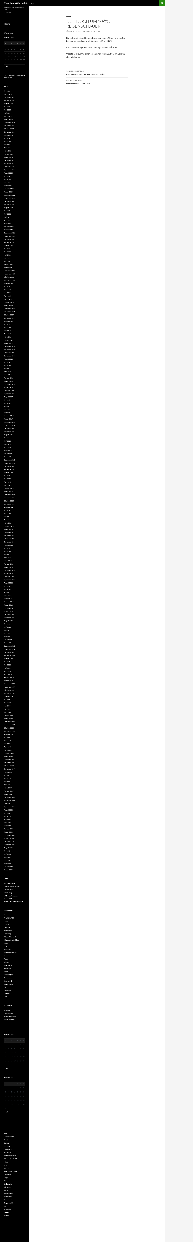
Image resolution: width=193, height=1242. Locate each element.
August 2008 (8, 734)
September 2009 (9, 693)
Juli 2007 (7, 775)
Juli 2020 (7, 286)
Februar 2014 (9, 526)
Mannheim (7, 949)
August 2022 (8, 208)
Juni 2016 (7, 441)
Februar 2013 (9, 564)
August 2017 (8, 397)
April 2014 (7, 520)
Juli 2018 (7, 362)
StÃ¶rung (7, 968)
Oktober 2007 (9, 766)
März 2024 (8, 151)
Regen (68, 17)
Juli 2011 (7, 624)
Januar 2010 (8, 681)
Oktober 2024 (9, 129)
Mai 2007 (7, 782)
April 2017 (7, 409)
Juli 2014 (7, 510)
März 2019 (8, 337)
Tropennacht (8, 984)
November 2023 (9, 163)
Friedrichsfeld (9, 918)
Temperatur (8, 978)
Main (10, 75)
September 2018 (9, 356)
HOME (6, 75)
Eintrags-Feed (9, 1013)
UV (5, 987)
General (6, 924)
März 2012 (8, 599)
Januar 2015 (8, 491)
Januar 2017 (8, 419)
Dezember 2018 (9, 346)
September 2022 (9, 204)
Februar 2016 (9, 454)
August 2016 (8, 435)
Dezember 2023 (9, 160)
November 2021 (9, 236)
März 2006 (8, 826)
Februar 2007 (9, 791)
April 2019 (7, 334)
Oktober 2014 (9, 501)
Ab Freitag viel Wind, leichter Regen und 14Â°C (85, 72)
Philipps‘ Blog (8, 890)
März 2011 (8, 636)
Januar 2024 (8, 157)
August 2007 (8, 772)
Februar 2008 (9, 753)
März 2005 (8, 864)
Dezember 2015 (9, 460)
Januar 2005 (8, 870)
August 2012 (8, 583)
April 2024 (7, 148)
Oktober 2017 (9, 391)
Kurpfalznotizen (9, 883)
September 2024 (9, 132)
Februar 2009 (9, 715)
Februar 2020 (9, 302)
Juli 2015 (7, 476)
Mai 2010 (7, 668)
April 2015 (7, 482)
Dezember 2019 (9, 309)
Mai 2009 (7, 706)
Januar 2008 (8, 756)
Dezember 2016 (9, 422)
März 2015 (8, 485)
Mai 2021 (7, 255)
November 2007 (9, 763)
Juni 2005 (7, 854)
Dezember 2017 (9, 384)
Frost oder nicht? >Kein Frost (78, 82)
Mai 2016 (7, 444)
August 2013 (8, 545)
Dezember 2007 (9, 759)
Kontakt (9, 78)
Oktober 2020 (9, 277)
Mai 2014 (7, 517)
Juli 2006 (7, 813)
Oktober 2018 (9, 353)
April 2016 (7, 447)
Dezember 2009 (9, 684)
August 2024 (8, 135)
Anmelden (7, 1010)
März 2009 (8, 712)
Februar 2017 (9, 416)
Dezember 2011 (9, 608)
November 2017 (9, 387)
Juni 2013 (7, 551)
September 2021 (9, 242)
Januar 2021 (8, 268)
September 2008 (9, 731)
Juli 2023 (7, 176)
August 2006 (8, 810)
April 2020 (7, 296)
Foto (5, 915)
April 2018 (7, 372)
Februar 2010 (9, 677)
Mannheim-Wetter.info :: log (19, 3)
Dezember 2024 (9, 123)
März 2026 (8, 94)
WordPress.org (9, 1020)
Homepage (7, 934)
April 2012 (7, 595)
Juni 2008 (7, 741)
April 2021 (7, 258)
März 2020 (8, 299)
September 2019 (9, 318)
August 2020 (8, 283)
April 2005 (7, 860)
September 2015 (9, 469)
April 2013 (7, 558)
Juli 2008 (7, 737)
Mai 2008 (7, 744)
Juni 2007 (7, 778)
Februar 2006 (9, 829)
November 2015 (9, 463)
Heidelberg (8, 931)
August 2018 (8, 359)
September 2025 (9, 100)
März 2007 (8, 788)
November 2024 (9, 126)
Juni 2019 (7, 327)
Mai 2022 (7, 217)
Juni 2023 (7, 179)
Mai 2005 (7, 857)
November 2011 (9, 611)
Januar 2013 (8, 567)
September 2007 (9, 769)
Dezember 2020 (9, 271)
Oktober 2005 (9, 841)
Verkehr (6, 994)
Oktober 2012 (9, 577)
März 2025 (8, 116)
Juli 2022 (7, 211)
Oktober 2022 (9, 201)
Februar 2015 (9, 488)
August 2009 (8, 696)
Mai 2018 (7, 368)
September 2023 (9, 170)
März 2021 (8, 261)
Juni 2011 (7, 627)
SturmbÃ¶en (8, 975)
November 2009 (9, 687)
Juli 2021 (7, 249)
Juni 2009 (7, 703)
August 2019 (8, 321)
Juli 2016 (7, 438)
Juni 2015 (7, 479)
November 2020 (9, 274)
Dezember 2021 (9, 233)
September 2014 (9, 504)
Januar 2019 (8, 343)
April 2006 (7, 823)
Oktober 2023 (9, 167)
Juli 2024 (7, 138)
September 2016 (9, 432)
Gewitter (7, 927)
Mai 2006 (7, 819)
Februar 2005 (9, 867)
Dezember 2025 (9, 97)
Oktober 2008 (9, 728)
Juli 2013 (7, 548)
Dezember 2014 (9, 495)
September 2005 (9, 845)
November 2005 (9, 838)
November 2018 (9, 350)
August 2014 (8, 507)
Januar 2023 (8, 192)
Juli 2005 (7, 851)
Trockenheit (8, 981)
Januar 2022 (8, 230)
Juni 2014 (7, 514)
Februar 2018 (9, 378)
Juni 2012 (7, 589)
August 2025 (8, 104)
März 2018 (8, 375)
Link (5, 946)
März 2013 (8, 561)
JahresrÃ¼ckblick (10, 937)
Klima (6, 943)
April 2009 (7, 709)
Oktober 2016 (9, 428)
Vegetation (7, 990)
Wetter (6, 997)
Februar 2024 (9, 154)
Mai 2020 (7, 293)
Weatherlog (8, 893)
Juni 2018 (7, 365)
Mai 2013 (7, 555)
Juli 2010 (7, 662)
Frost (6, 921)
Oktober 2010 (9, 652)
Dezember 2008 (9, 722)
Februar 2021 (9, 264)
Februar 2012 (9, 602)
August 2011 (8, 621)
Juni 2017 (7, 403)
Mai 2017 (7, 406)
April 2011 (7, 633)
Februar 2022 (9, 227)
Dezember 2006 (9, 797)
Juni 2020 (7, 290)
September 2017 (9, 394)
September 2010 (9, 655)
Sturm (6, 972)
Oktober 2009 (9, 690)
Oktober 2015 (9, 466)
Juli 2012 (7, 586)
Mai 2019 (7, 331)
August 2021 (8, 245)
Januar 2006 (8, 832)
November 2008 (9, 725)
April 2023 (7, 182)
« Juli (6, 66)
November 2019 (9, 312)
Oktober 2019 (9, 315)
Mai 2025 (7, 113)
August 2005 (8, 848)
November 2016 (9, 425)
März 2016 (8, 450)
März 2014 (8, 523)
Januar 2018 (8, 381)
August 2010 (8, 659)
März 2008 (8, 750)
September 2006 (9, 807)
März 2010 (8, 674)
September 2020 (9, 280)
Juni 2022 (7, 214)
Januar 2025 (8, 119)
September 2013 (9, 542)
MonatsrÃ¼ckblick (10, 953)
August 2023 (8, 173)
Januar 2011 (8, 643)
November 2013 (9, 536)
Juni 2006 (7, 816)
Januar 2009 (8, 718)
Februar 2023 (9, 189)
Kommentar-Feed (10, 1016)
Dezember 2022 (9, 195)
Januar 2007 (8, 794)
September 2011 (9, 618)
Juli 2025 (7, 107)
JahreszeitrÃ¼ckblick (11, 940)
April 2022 (7, 220)
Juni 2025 (7, 110)
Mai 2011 (7, 630)
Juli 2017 (7, 400)
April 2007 (7, 785)
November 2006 (9, 800)
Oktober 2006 (9, 804)
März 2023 (8, 186)
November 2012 (9, 573)
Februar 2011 (9, 640)
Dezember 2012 (9, 570)
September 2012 (9, 580)
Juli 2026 (7, 91)
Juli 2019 (7, 324)
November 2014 (9, 498)
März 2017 (8, 413)
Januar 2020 (8, 305)
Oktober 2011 (9, 614)
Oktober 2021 (9, 239)
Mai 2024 (7, 145)
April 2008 (7, 747)
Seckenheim (8, 965)
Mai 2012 (7, 592)
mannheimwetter (92, 31)
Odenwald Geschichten (12, 886)
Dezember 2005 (9, 835)
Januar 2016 (8, 457)
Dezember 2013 (9, 532)
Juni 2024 (7, 141)
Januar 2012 (8, 605)
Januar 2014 (8, 529)
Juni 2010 (7, 665)
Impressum (16, 75)
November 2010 (9, 649)
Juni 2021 (7, 252)
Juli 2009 (7, 700)
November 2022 (9, 198)
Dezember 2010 (9, 646)
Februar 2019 (9, 340)
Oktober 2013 (9, 539)
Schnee (6, 962)
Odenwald (7, 956)
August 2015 (8, 473)
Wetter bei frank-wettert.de (13, 901)
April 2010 (7, 671)
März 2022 (8, 223)
